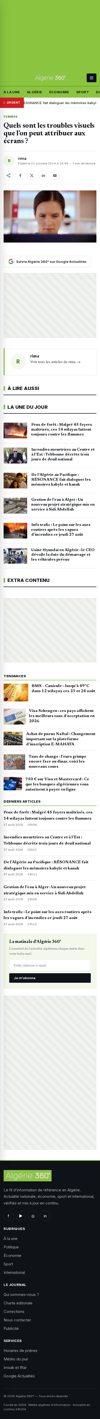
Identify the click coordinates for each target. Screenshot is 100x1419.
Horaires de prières (20, 1350)
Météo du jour (16, 1359)
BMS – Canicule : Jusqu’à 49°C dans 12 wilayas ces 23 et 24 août (63, 688)
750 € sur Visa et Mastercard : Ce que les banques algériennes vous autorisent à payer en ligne (57, 784)
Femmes (10, 116)
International (14, 1272)
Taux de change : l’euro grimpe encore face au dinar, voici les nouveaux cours (57, 762)
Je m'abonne (24, 978)
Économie (59, 92)
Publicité (11, 1328)
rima (22, 158)
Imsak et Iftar (15, 1367)
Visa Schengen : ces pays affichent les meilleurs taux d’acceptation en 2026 (62, 716)
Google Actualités (19, 1376)
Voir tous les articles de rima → (55, 361)
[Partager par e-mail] (55, 175)
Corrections (14, 1311)
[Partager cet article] (8, 175)
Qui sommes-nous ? (21, 1294)
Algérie (34, 92)
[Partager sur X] (32, 175)
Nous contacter (17, 1320)
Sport (82, 92)
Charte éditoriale (18, 1303)
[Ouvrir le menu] (91, 77)
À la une (12, 92)
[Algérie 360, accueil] (50, 78)
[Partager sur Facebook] (20, 175)
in (45, 1215)
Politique (11, 1247)
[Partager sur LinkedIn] (43, 175)
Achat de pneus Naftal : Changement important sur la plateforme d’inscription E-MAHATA (60, 739)
